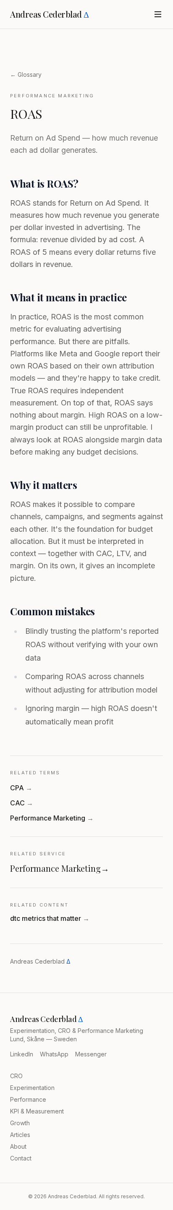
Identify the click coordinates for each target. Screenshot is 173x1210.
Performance (28, 1099)
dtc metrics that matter (49, 918)
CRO (16, 1075)
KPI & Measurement (37, 1111)
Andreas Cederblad (49, 14)
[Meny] (158, 14)
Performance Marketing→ (59, 868)
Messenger (91, 1054)
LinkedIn (21, 1054)
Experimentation (32, 1087)
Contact (20, 1158)
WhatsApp (54, 1054)
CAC (21, 803)
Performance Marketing (52, 818)
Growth (20, 1122)
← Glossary (26, 74)
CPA (21, 788)
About (18, 1146)
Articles (20, 1134)
